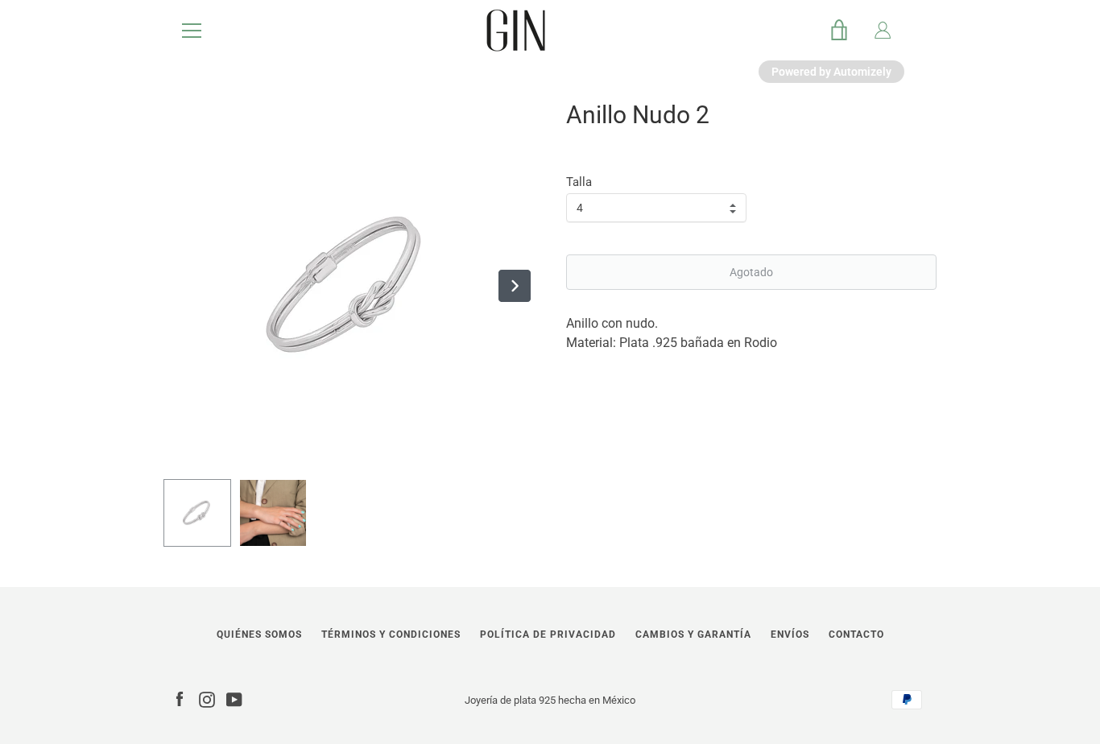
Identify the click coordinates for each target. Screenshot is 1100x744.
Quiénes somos (259, 634)
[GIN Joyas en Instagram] (207, 699)
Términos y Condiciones (391, 634)
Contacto (856, 634)
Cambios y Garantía (693, 634)
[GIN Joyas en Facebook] (180, 699)
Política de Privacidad (548, 634)
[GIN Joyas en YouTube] (234, 699)
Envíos (790, 634)
